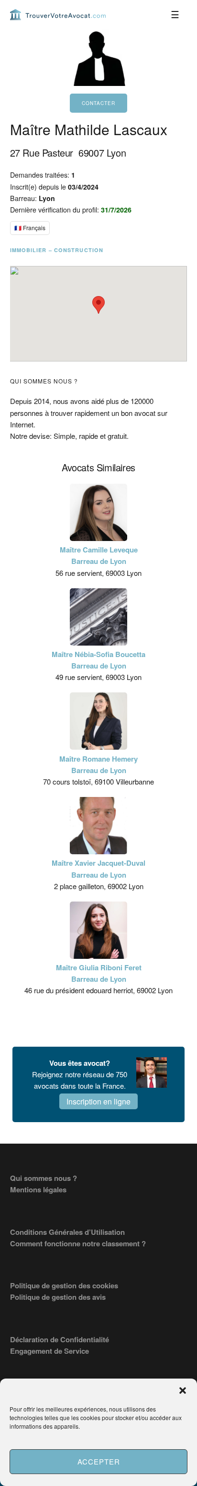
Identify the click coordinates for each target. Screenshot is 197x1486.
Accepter (98, 1461)
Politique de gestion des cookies (64, 1285)
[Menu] (175, 14)
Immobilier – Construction (57, 250)
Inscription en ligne (98, 1101)
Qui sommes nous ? (43, 1178)
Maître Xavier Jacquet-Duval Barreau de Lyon (98, 869)
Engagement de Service (49, 1351)
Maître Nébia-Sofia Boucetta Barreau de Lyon (98, 660)
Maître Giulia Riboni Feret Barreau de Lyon (99, 973)
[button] (182, 1390)
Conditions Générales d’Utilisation (67, 1232)
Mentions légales (38, 1189)
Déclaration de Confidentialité (59, 1339)
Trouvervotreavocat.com (58, 14)
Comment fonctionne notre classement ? (78, 1243)
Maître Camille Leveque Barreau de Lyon (99, 555)
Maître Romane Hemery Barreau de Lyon (98, 764)
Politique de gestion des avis (58, 1297)
